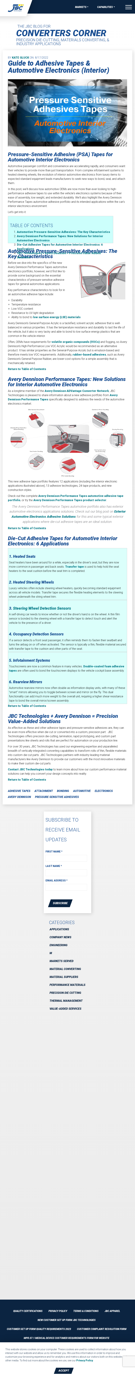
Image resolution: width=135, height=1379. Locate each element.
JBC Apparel (112, 1311)
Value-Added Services (65, 1008)
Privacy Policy (58, 1311)
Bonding (63, 791)
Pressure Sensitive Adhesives (57, 797)
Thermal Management (66, 1000)
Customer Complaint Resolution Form (101, 1329)
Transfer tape (74, 566)
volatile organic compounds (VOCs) (76, 342)
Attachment (43, 791)
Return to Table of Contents (27, 369)
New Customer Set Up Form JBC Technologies (67, 1320)
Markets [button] (80, 7)
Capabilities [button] (105, 7)
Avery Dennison (77, 391)
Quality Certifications (28, 1311)
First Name (54, 851)
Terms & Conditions (86, 1311)
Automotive (82, 791)
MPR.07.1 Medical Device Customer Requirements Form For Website (66, 1338)
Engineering (59, 945)
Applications (59, 929)
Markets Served (61, 961)
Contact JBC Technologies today (30, 769)
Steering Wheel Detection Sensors (42, 608)
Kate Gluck (20, 57)
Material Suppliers (64, 977)
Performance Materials (67, 985)
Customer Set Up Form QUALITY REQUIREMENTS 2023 (39, 1329)
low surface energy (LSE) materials (57, 317)
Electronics (104, 791)
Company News (60, 937)
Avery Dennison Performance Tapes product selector (69, 500)
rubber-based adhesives (89, 354)
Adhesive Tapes (19, 791)
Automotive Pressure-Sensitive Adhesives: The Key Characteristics (63, 232)
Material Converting (65, 969)
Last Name (54, 866)
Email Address (57, 880)
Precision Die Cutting (65, 993)
